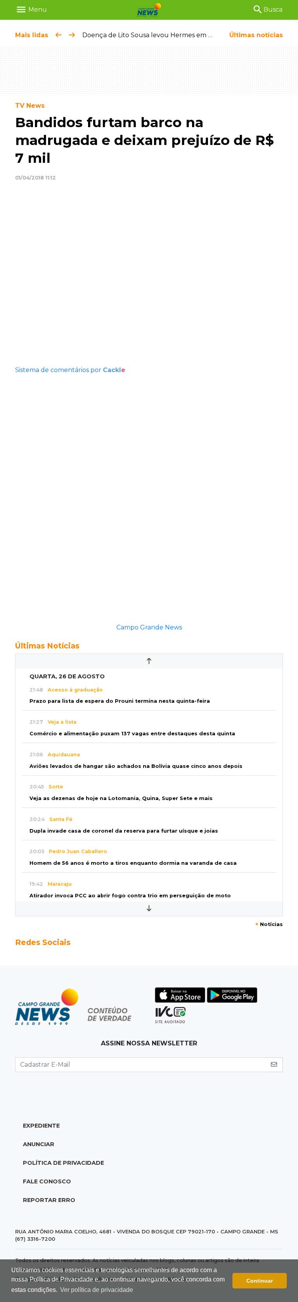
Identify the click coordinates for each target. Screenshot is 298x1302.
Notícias (269, 924)
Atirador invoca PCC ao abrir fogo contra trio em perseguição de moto (130, 895)
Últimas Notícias (47, 645)
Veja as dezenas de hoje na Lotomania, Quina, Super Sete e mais (121, 798)
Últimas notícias (256, 35)
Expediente (41, 1125)
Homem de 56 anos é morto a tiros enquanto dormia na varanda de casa (133, 863)
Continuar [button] (259, 1281)
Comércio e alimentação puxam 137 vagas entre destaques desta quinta (132, 733)
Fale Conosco (47, 1181)
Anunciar (38, 1144)
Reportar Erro (49, 1200)
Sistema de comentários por (70, 370)
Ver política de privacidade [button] (96, 1289)
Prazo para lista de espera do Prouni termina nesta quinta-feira (119, 701)
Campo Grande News (149, 627)
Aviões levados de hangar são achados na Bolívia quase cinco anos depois (136, 766)
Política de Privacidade (63, 1162)
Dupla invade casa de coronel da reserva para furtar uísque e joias (123, 831)
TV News (30, 105)
